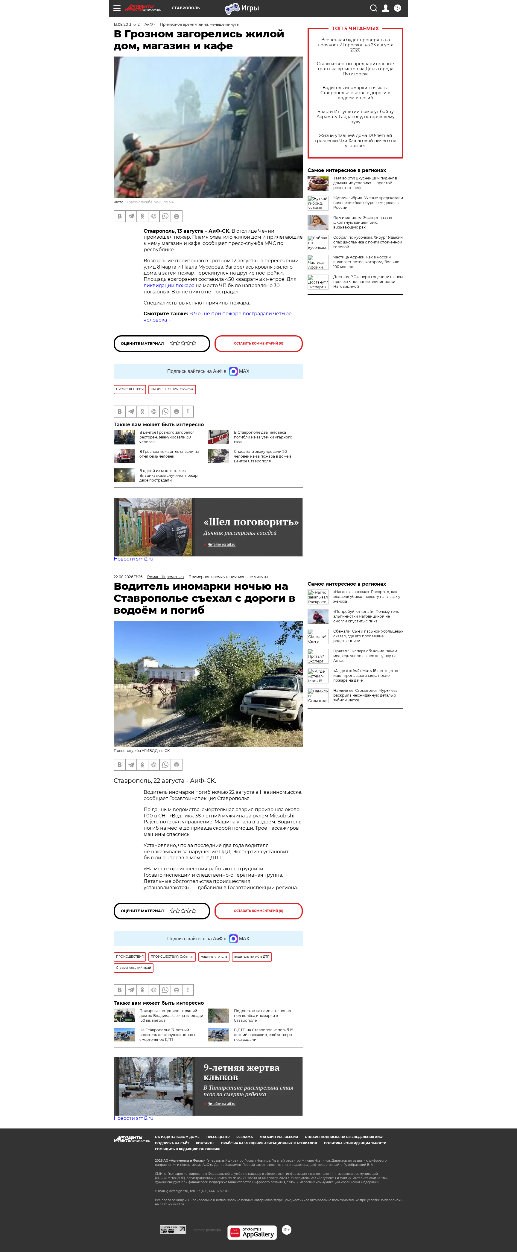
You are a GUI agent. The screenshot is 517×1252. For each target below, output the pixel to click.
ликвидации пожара (170, 285)
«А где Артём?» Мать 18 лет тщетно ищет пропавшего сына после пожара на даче (365, 675)
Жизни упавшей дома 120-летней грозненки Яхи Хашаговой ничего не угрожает (355, 140)
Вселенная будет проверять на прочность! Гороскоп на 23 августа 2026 (355, 45)
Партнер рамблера (206, 1230)
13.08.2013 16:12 (127, 24)
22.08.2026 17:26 (128, 577)
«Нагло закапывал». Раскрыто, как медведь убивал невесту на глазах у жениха (366, 597)
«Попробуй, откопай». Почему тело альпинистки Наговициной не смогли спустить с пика (366, 616)
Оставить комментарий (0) (258, 343)
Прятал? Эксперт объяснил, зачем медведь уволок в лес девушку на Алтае (365, 656)
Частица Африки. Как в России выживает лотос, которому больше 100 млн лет (366, 262)
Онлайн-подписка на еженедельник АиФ (344, 1137)
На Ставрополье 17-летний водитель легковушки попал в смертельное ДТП (167, 1035)
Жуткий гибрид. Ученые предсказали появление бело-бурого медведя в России (368, 203)
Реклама (244, 1137)
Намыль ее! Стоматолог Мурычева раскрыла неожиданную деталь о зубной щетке (365, 695)
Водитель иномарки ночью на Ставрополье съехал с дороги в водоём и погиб (355, 92)
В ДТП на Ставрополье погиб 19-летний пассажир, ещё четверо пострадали (264, 1035)
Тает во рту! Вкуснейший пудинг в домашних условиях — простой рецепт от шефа (365, 183)
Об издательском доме (177, 1137)
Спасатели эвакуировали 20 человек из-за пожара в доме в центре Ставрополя (262, 456)
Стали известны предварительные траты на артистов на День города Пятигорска (355, 69)
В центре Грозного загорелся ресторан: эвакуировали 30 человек (166, 437)
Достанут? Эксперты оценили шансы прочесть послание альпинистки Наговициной (368, 282)
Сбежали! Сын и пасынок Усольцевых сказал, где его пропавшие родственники (368, 636)
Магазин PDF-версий (279, 1137)
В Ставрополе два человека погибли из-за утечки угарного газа (263, 437)
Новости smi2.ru (133, 559)
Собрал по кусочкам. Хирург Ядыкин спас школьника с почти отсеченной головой (368, 242)
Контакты (205, 1143)
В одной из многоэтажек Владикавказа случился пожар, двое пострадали (168, 475)
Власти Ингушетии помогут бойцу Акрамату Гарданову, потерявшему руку (356, 116)
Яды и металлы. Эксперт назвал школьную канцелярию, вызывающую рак (362, 222)
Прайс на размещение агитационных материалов (269, 1143)
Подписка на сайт (172, 1143)
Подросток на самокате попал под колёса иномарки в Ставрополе (262, 1016)
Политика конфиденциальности (355, 1143)
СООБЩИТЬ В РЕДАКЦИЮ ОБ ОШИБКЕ (187, 1149)
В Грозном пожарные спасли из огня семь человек (169, 454)
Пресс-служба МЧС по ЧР (149, 202)
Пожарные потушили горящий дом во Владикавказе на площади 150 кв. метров (171, 1016)
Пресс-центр (217, 1137)
